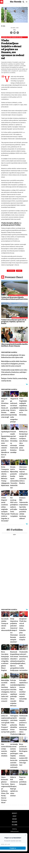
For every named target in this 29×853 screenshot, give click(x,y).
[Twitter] (11, 32)
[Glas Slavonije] (1, 3)
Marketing (14, 829)
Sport (14, 816)
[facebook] (18, 32)
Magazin (14, 822)
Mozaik (14, 819)
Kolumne (14, 824)
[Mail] (14, 32)
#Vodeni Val (11, 270)
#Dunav (19, 270)
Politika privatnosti (14, 831)
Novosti (14, 813)
